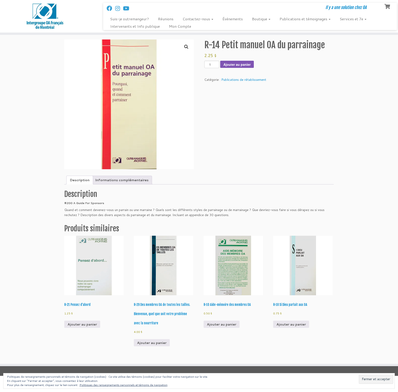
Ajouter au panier (237, 64)
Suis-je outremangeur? (129, 18)
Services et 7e (352, 18)
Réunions (165, 18)
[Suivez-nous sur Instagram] (119, 8)
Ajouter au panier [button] (82, 324)
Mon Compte (180, 26)
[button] (186, 47)
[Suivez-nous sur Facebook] (111, 8)
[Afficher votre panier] (387, 6)
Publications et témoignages (304, 18)
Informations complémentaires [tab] (122, 180)
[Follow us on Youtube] (127, 8)
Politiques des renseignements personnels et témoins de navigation (123, 385)
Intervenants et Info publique (135, 26)
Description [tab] (80, 180)
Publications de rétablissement (243, 79)
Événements (232, 18)
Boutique (260, 18)
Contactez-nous (197, 18)
